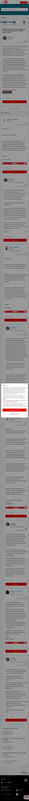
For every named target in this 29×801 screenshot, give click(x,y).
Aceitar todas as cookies (14, 410)
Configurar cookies (14, 414)
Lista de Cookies (7, 400)
